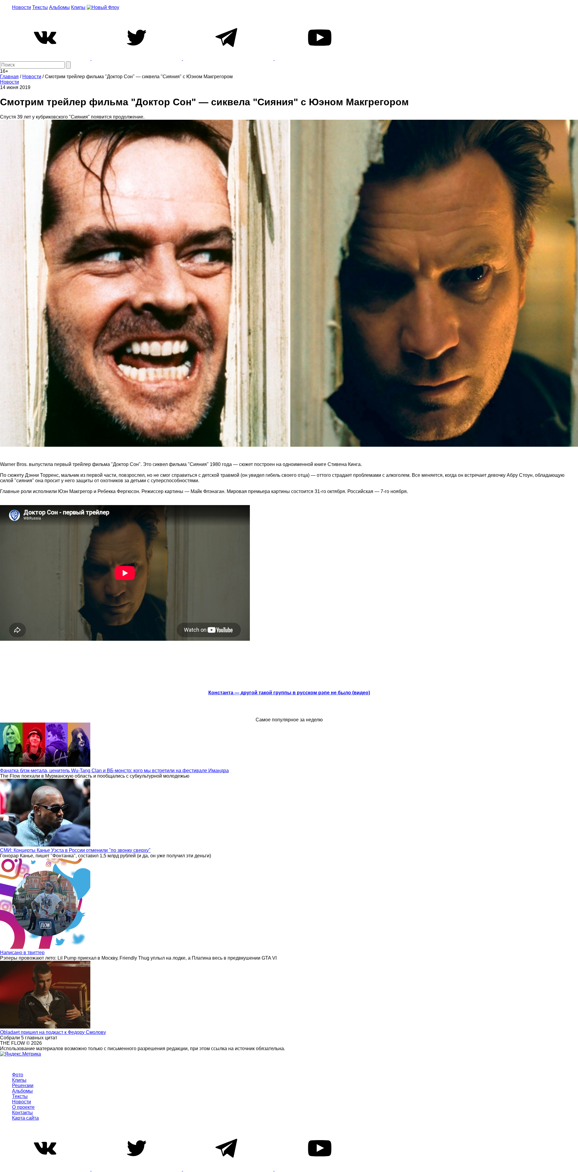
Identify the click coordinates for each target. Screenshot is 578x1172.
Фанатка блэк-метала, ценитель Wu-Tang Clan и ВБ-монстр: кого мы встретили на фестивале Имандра (114, 770)
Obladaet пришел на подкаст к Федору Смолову (53, 1032)
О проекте (23, 1107)
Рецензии (22, 1085)
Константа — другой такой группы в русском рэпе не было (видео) (289, 692)
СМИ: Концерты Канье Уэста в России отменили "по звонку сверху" (75, 850)
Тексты (40, 7)
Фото (17, 1074)
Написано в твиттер (22, 952)
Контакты (22, 1112)
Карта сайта (25, 1118)
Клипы (78, 7)
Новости (21, 7)
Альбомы (59, 7)
